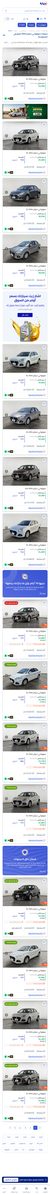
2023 (25, 1137)
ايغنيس (12, 1143)
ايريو (31, 1143)
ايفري (4, 1143)
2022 (17, 1137)
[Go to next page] (10, 1127)
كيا (23, 1149)
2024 (22, 24)
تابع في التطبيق (11, 1179)
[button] (25, 19)
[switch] (7, 18)
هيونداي (31, 1149)
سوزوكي (42, 24)
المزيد (5, 42)
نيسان (16, 1149)
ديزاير (32, 24)
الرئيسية (45, 30)
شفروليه (7, 1149)
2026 (41, 1137)
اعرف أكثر (43, 593)
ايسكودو (22, 1143)
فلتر (40, 18)
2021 (9, 1137)
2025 (33, 1137)
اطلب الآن (25, 314)
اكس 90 (40, 1143)
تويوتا (41, 1149)
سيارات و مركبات (34, 30)
